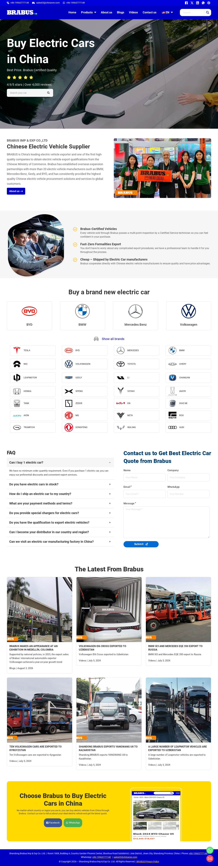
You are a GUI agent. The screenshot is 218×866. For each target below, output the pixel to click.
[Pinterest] (208, 2)
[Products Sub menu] (95, 12)
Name (127, 470)
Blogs (120, 12)
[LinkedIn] (197, 2)
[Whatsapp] (209, 850)
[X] (191, 2)
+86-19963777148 (198, 853)
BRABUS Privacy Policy (147, 861)
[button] (109, 339)
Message (129, 503)
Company (173, 470)
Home (72, 12)
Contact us (149, 12)
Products (87, 12)
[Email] (209, 858)
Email (127, 486)
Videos (133, 12)
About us (106, 12)
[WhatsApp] (203, 2)
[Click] (207, 12)
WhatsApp (173, 486)
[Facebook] (186, 2)
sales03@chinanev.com (125, 857)
